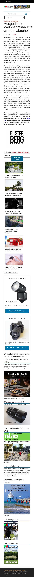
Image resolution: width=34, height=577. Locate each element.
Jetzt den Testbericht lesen (17, 311)
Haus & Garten (7, 21)
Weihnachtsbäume (23, 152)
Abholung (14, 152)
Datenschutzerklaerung (15, 570)
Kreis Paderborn (14, 21)
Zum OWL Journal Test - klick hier (17, 348)
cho (15, 34)
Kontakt (23, 570)
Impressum (6, 570)
